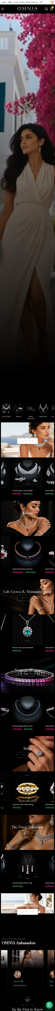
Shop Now (27, 441)
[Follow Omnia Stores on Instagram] (52, 2)
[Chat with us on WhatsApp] (49, 1005)
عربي (3, 2)
